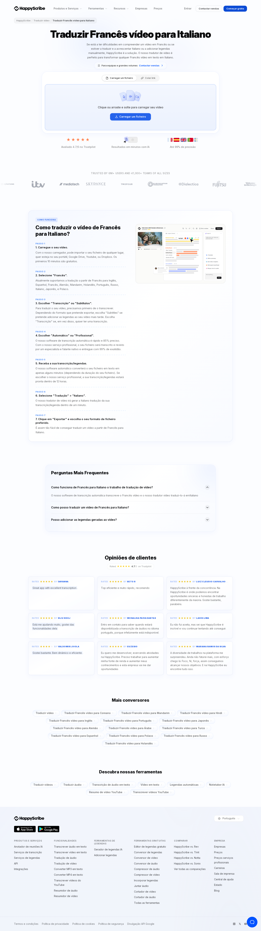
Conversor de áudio (146, 863)
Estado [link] (218, 884)
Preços (158, 8)
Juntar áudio (141, 885)
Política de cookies (83, 923)
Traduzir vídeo (42, 20)
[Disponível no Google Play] (48, 829)
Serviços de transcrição (28, 852)
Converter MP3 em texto (68, 869)
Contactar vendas (209, 8)
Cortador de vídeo (145, 891)
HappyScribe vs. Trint (186, 852)
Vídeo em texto (150, 784)
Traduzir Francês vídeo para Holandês (129, 743)
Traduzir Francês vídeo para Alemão (75, 728)
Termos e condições (26, 923)
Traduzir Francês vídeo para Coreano (87, 712)
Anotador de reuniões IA (28, 846)
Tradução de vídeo (65, 863)
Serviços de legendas (27, 857)
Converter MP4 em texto (68, 874)
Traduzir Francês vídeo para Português (127, 720)
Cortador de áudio (145, 897)
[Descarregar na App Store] (25, 829)
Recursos (119, 8)
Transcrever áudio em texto (70, 846)
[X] (239, 923)
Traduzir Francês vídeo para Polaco (131, 735)
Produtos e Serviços (66, 8)
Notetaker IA (217, 784)
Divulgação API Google (140, 923)
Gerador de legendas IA (108, 849)
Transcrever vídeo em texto (70, 852)
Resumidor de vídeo (66, 896)
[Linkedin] (234, 923)
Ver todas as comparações (190, 869)
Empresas (141, 8)
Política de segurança (111, 923)
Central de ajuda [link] (223, 879)
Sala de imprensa (224, 873)
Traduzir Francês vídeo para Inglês (70, 720)
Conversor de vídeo (146, 857)
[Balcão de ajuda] (252, 922)
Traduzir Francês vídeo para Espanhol (74, 735)
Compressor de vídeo (147, 874)
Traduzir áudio (72, 784)
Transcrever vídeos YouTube (151, 792)
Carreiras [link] (219, 867)
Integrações (21, 869)
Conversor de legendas (148, 852)
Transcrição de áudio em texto (111, 784)
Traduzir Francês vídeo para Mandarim (145, 712)
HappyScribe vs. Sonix (187, 863)
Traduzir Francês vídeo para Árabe (129, 728)
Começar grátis (235, 8)
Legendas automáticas (184, 784)
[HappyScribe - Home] (29, 8)
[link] (130, 65)
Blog (216, 890)
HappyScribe (23, 20)
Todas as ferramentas (147, 902)
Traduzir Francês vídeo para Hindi (201, 712)
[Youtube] (245, 923)
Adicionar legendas (105, 855)
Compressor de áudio (147, 869)
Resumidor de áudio (66, 890)
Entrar (187, 8)
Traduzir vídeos (43, 784)
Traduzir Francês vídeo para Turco (183, 728)
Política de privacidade (55, 923)
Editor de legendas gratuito (150, 846)
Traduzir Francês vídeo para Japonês (185, 720)
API (16, 863)
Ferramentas (96, 8)
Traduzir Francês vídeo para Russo (185, 735)
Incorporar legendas (146, 880)
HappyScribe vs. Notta (187, 857)
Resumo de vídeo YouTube (105, 792)
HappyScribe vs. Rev (186, 846)
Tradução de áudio (65, 857)
